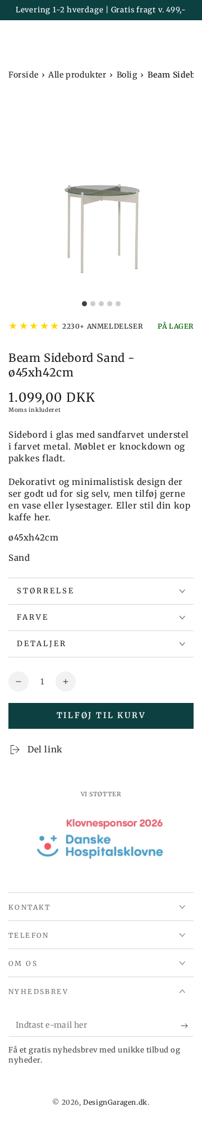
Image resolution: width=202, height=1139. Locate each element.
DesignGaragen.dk (115, 1102)
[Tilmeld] (187, 1025)
